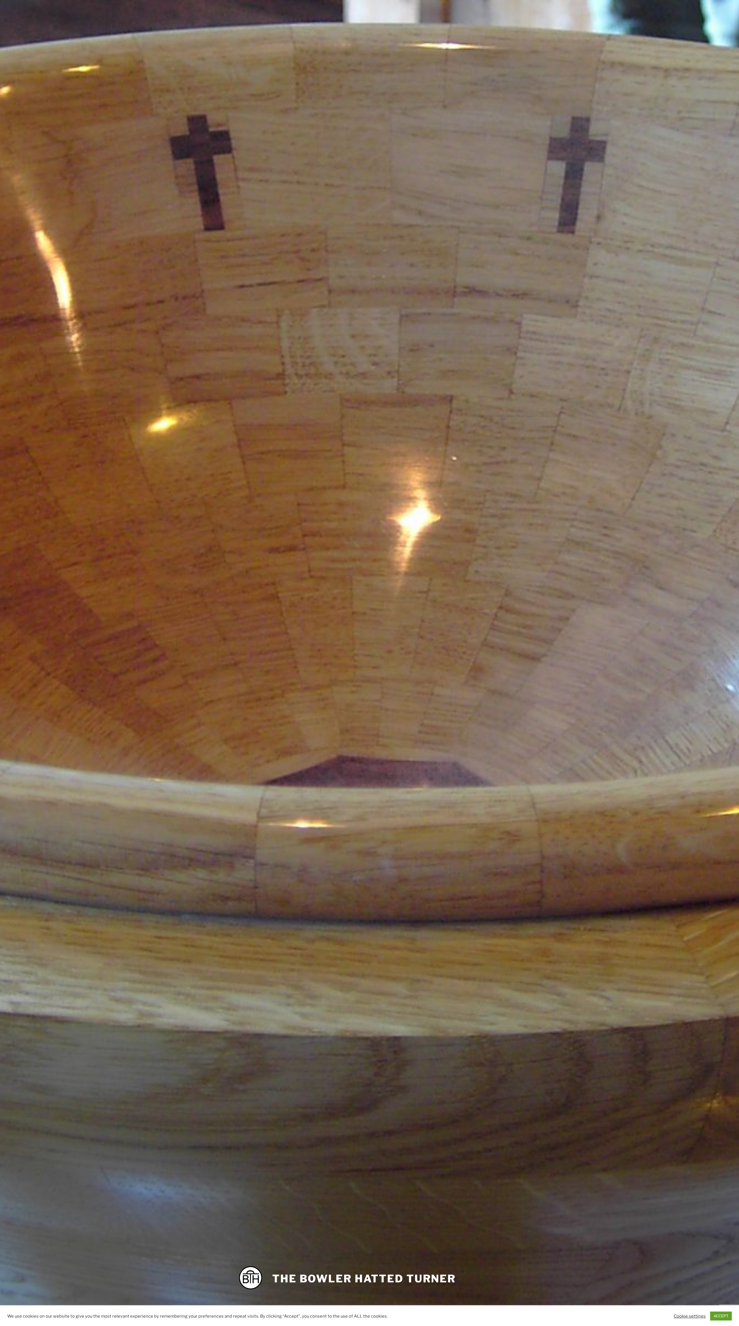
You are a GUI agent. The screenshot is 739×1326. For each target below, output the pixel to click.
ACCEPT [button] (721, 1316)
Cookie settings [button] (690, 1316)
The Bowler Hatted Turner (364, 1278)
